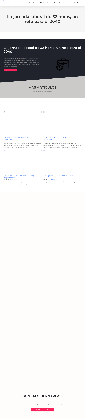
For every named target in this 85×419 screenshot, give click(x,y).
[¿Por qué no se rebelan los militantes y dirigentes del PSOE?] (23, 162)
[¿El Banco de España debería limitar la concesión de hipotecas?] (62, 123)
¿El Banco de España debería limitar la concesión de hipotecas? (58, 138)
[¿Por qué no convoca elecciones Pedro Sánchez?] (62, 162)
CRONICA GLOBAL (13, 179)
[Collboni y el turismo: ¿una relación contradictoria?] (23, 123)
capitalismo (17, 58)
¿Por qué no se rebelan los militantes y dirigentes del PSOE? (19, 177)
